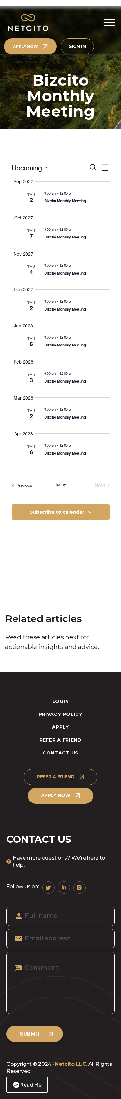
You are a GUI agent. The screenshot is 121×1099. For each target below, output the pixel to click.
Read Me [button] (31, 1084)
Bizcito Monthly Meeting (65, 201)
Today (60, 484)
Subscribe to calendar (57, 512)
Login (60, 701)
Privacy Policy (61, 714)
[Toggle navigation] (109, 22)
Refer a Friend (60, 740)
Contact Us (60, 753)
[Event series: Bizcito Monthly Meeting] (77, 193)
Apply (60, 727)
